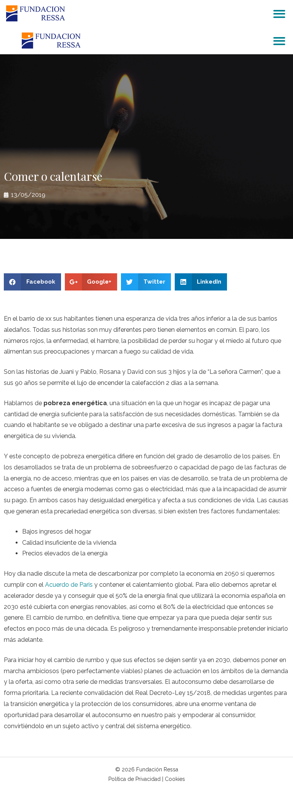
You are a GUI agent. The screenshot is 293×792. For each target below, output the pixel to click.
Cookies (175, 779)
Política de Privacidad (134, 779)
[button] (279, 13)
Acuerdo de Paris (69, 584)
